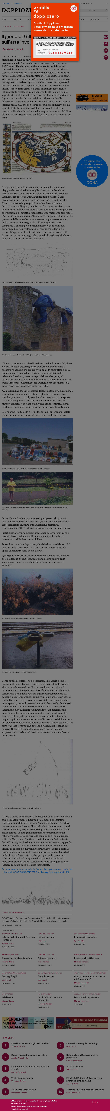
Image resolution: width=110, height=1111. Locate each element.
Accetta (95, 1102)
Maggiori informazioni (19, 1109)
